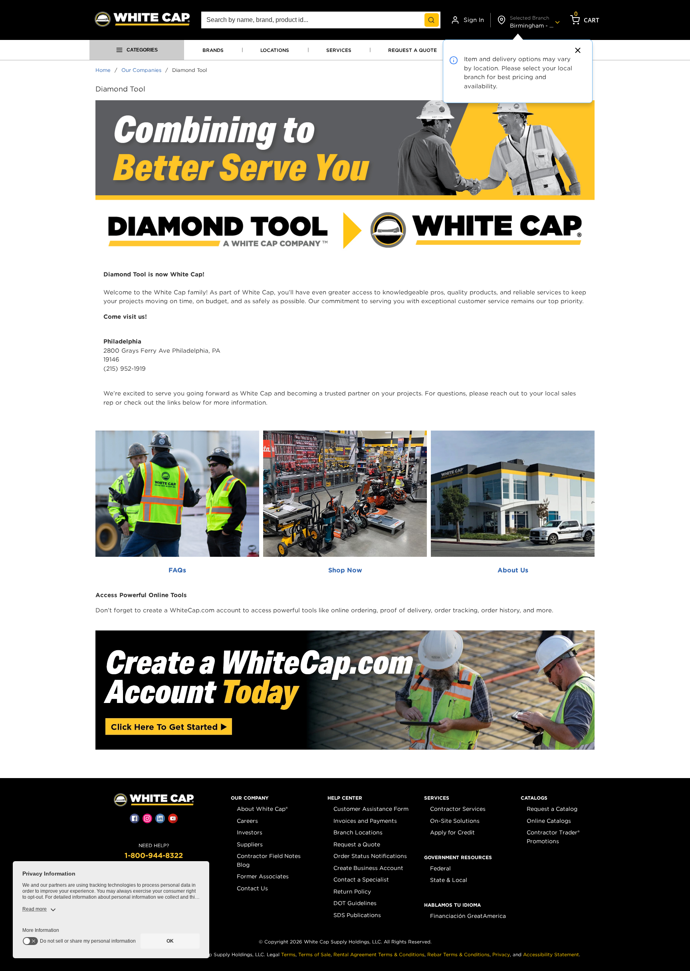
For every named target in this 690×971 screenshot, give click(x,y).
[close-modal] (576, 50)
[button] (250, 798)
